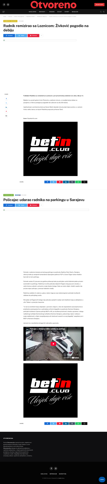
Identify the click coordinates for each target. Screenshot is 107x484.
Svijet (59, 11)
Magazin (75, 11)
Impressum (53, 474)
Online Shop (99, 4)
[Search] (103, 12)
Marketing (62, 474)
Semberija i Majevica (10, 21)
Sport (67, 11)
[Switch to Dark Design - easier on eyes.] (101, 11)
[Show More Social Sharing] (41, 35)
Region (52, 11)
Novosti (42, 11)
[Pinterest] (6, 111)
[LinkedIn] (6, 107)
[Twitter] (6, 103)
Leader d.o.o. (61, 478)
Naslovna (32, 11)
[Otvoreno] (53, 4)
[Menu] (4, 12)
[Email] (6, 115)
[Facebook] (6, 98)
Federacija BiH (8, 195)
